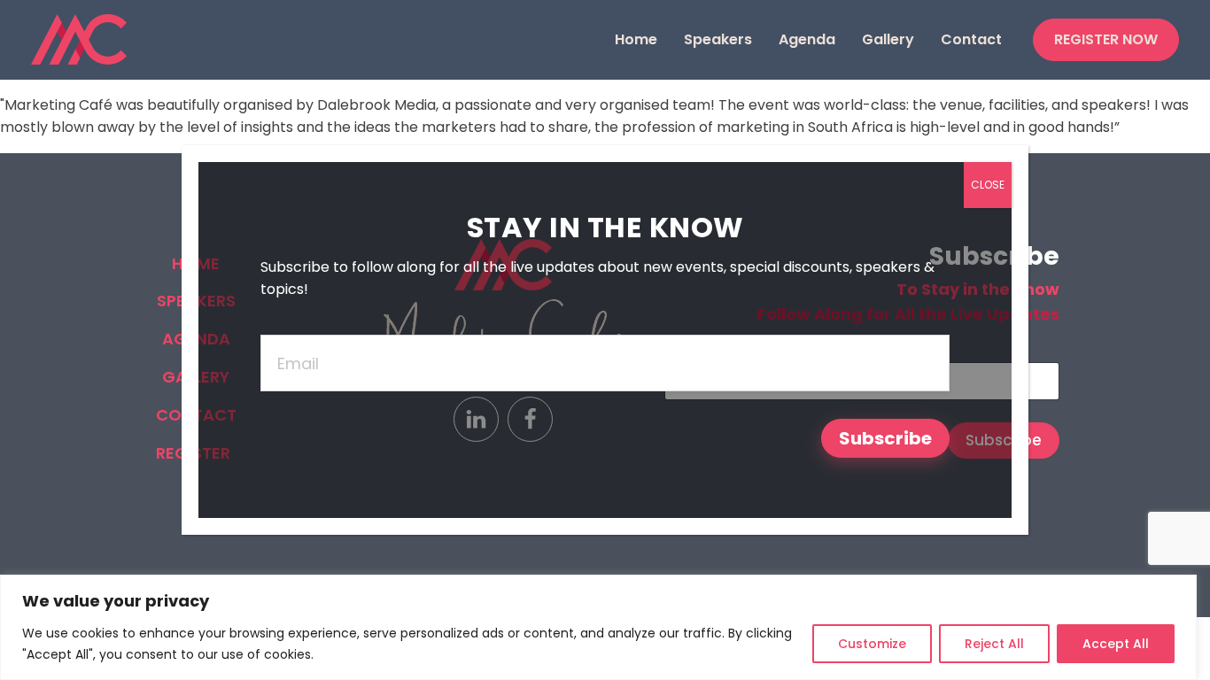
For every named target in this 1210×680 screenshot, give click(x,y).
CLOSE (987, 184)
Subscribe (885, 438)
